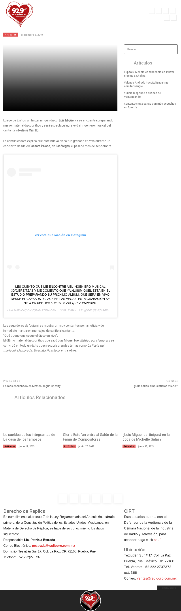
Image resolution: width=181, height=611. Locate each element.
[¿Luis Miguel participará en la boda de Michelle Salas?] (150, 417)
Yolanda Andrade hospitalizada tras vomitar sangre (146, 84)
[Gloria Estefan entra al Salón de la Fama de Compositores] (90, 417)
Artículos (10, 34)
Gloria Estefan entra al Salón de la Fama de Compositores (90, 437)
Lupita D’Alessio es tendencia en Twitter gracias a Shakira (149, 74)
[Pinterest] (58, 104)
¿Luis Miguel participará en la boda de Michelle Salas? (146, 437)
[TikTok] (172, 11)
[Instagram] (159, 11)
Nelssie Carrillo (68, 310)
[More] (79, 104)
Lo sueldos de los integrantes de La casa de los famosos (29, 437)
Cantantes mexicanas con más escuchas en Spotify (150, 105)
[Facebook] (152, 11)
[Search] (173, 49)
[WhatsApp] (174, 18)
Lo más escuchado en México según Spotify (31, 386)
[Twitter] (167, 18)
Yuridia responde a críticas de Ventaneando (142, 95)
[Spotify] (165, 11)
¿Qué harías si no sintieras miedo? (156, 386)
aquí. (157, 540)
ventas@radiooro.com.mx (157, 578)
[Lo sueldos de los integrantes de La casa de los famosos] (30, 417)
